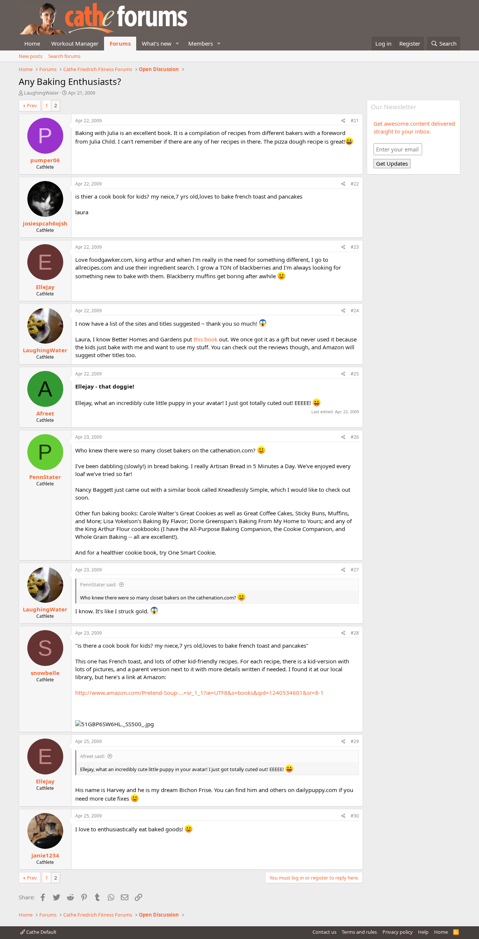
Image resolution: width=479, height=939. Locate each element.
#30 (355, 816)
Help (423, 932)
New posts (30, 56)
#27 (355, 570)
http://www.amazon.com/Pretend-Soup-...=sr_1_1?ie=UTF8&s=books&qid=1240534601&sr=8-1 (199, 692)
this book (206, 339)
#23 (355, 247)
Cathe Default (41, 932)
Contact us (324, 932)
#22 (355, 184)
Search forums (64, 56)
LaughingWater (41, 92)
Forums (120, 43)
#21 (355, 120)
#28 (355, 633)
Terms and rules (359, 932)
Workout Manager (74, 43)
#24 (355, 310)
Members (200, 43)
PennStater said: (98, 584)
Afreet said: (92, 756)
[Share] (343, 121)
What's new (156, 43)
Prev (32, 105)
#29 (355, 741)
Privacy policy (397, 932)
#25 (355, 374)
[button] (177, 43)
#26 (355, 437)
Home (32, 43)
